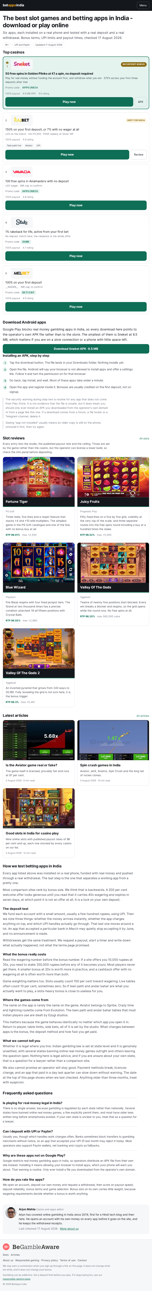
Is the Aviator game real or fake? (31, 765)
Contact (82, 1260)
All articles (143, 715)
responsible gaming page (16, 1278)
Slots (6, 1254)
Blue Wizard (16, 587)
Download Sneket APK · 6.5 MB (76, 349)
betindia (13, 5)
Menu (143, 5)
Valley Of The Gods (95, 587)
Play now (69, 102)
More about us (69, 1228)
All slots (144, 438)
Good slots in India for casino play (32, 833)
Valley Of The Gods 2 (23, 673)
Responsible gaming (27, 1260)
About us (8, 1260)
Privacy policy (49, 1260)
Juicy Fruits (90, 502)
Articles (15, 1254)
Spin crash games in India (100, 765)
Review (138, 154)
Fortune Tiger (17, 502)
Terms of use (67, 1260)
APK (140, 101)
